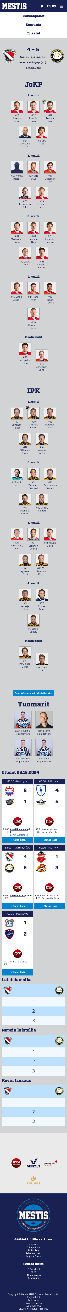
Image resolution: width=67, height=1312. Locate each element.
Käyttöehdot (33, 1297)
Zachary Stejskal (50, 832)
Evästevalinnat (33, 1305)
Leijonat (33, 1244)
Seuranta (33, 25)
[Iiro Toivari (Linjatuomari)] (44, 747)
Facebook (35, 1269)
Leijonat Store (33, 1256)
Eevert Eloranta (17, 835)
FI (48, 6)
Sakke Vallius (17, 895)
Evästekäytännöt (33, 1303)
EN (54, 6)
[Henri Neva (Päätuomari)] (44, 719)
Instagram (35, 1275)
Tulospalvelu (34, 1247)
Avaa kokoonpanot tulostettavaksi (33, 693)
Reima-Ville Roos (50, 898)
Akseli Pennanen (19, 829)
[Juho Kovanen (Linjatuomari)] (23, 747)
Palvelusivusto (33, 1253)
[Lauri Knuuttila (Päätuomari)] (23, 719)
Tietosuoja (33, 1300)
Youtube (35, 1278)
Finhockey (33, 1250)
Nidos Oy (43, 1308)
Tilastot (33, 33)
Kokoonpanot (33, 16)
